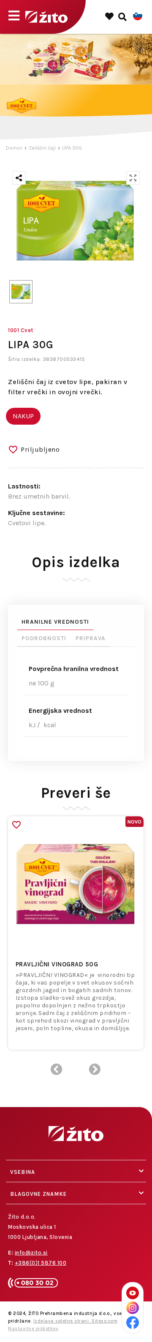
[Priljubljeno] (16, 824)
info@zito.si (31, 1252)
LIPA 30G (72, 148)
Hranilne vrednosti (55, 621)
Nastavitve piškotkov (33, 1328)
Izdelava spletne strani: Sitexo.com (75, 1321)
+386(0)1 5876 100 (41, 1263)
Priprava (91, 638)
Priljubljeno (40, 449)
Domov (14, 148)
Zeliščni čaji (42, 148)
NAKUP (23, 416)
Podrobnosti (44, 638)
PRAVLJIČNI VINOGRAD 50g (57, 964)
